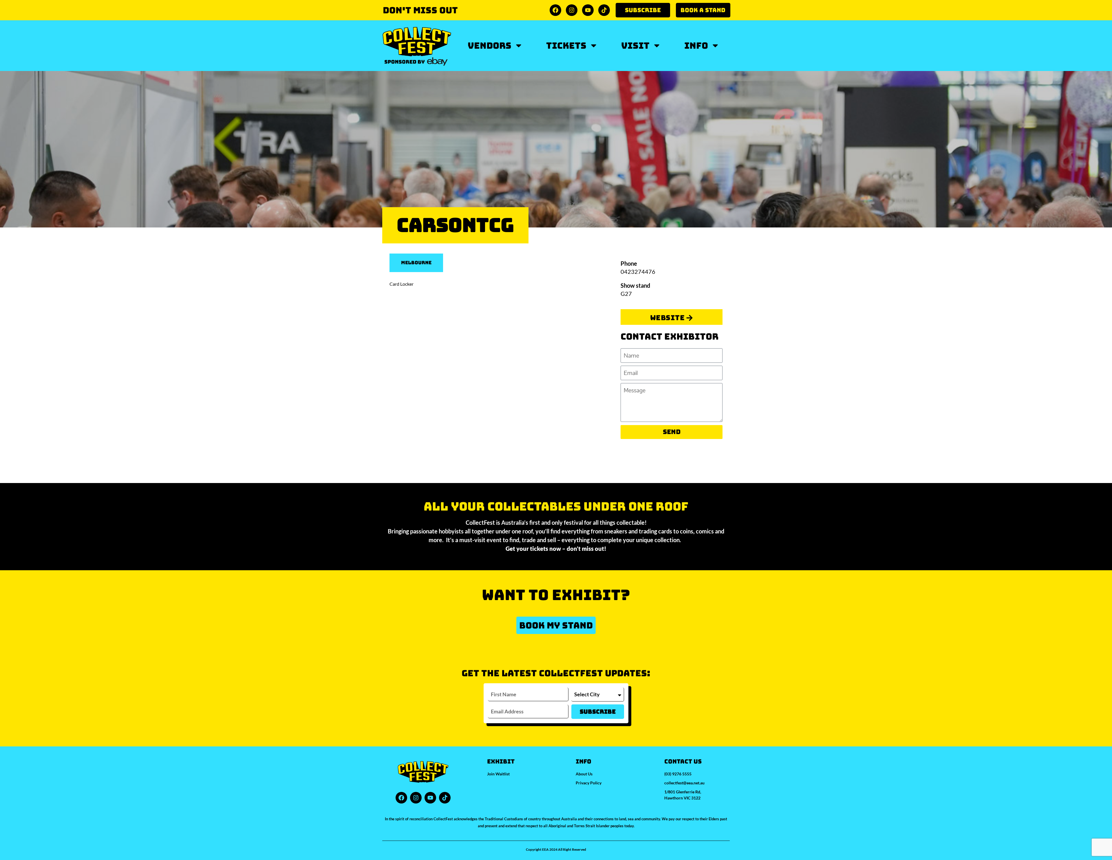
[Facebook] (555, 10)
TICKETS (566, 45)
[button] (556, 625)
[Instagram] (571, 10)
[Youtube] (588, 10)
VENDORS (489, 45)
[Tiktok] (604, 10)
